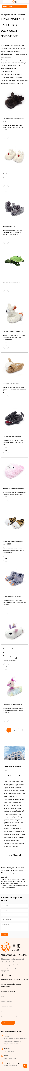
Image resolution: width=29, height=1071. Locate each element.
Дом (2, 15)
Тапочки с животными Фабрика (13, 805)
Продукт (7, 15)
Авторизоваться (5, 986)
